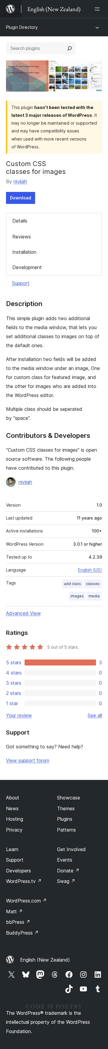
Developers (18, 871)
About (12, 798)
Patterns (66, 830)
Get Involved (71, 849)
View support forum (27, 760)
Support (20, 283)
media (94, 596)
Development (27, 267)
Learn (12, 849)
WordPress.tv (24, 881)
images (77, 596)
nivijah (20, 181)
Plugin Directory (22, 27)
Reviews (21, 237)
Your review (19, 715)
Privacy (14, 830)
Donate (68, 871)
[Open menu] (98, 9)
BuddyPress (22, 933)
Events (64, 860)
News (12, 808)
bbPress (18, 922)
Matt (14, 911)
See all (95, 715)
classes (93, 583)
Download (20, 197)
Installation (24, 252)
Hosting (14, 819)
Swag (66, 881)
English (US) (90, 569)
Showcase (68, 798)
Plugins (64, 819)
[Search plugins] (70, 48)
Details (19, 221)
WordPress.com (26, 901)
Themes (66, 808)
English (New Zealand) (45, 960)
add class (72, 583)
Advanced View (23, 613)
